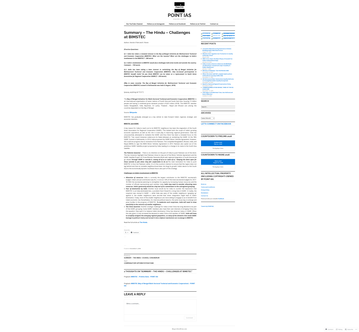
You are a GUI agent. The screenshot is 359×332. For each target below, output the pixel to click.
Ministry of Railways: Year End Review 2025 (215, 70)
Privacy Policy (205, 190)
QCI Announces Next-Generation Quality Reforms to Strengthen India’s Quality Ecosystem (218, 80)
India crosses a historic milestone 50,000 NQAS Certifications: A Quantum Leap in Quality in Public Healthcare (216, 65)
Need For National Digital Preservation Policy (216, 84)
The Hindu (143, 222)
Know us (203, 184)
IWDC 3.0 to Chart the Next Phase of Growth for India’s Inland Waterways (217, 59)
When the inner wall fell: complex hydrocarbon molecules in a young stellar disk (217, 74)
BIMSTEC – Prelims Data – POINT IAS (144, 277)
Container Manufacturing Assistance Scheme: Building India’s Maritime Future (216, 49)
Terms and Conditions (208, 187)
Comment (189, 318)
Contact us (214, 24)
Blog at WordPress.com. (179, 329)
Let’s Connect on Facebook (216, 124)
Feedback (221, 198)
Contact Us (204, 196)
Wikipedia (133, 112)
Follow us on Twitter (198, 24)
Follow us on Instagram (156, 24)
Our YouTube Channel (134, 24)
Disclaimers (204, 193)
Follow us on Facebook (177, 24)
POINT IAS (179, 15)
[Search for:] (218, 107)
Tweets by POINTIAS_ (207, 206)
